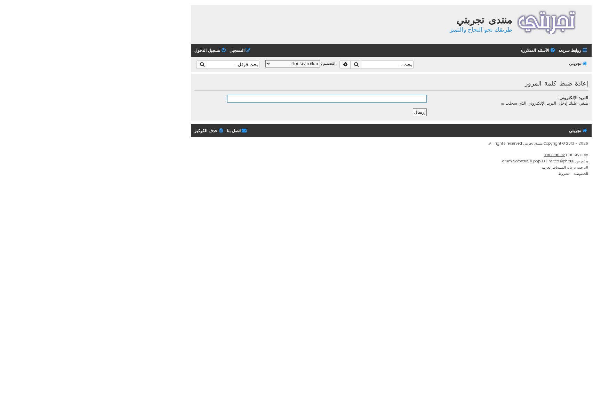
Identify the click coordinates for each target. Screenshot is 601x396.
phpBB (568, 161)
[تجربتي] (551, 21)
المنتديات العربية (554, 167)
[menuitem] (538, 50)
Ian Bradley (554, 154)
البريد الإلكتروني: (573, 97)
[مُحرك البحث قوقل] (201, 64)
